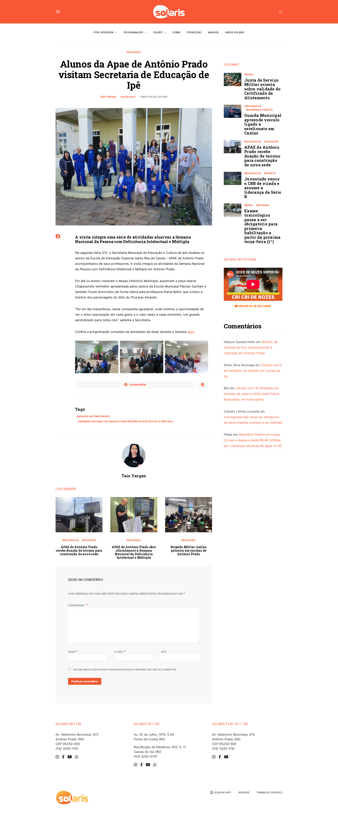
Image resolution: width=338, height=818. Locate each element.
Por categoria (103, 32)
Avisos (248, 74)
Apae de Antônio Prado (94, 416)
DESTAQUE (262, 205)
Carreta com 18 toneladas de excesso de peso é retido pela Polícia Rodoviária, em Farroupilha (251, 394)
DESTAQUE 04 (252, 106)
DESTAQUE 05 (70, 540)
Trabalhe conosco (269, 792)
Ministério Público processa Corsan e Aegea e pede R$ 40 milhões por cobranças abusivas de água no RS (253, 440)
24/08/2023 (127, 96)
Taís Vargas (108, 96)
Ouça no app (222, 792)
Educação (134, 52)
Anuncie (213, 32)
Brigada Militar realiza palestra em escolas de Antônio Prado (188, 550)
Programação (133, 32)
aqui (191, 332)
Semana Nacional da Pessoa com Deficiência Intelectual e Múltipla (126, 421)
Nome (73, 651)
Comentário (76, 605)
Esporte (269, 173)
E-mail (120, 651)
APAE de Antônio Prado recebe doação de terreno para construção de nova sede (79, 550)
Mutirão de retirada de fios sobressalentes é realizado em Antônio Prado (251, 347)
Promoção (194, 32)
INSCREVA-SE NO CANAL (254, 306)
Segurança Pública (259, 109)
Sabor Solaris (234, 32)
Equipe (158, 32)
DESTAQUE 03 (252, 173)
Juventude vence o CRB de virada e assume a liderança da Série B (262, 188)
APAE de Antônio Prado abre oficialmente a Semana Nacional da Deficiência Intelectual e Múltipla (134, 552)
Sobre (177, 32)
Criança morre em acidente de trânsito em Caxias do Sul (253, 370)
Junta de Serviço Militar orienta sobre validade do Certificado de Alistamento (262, 88)
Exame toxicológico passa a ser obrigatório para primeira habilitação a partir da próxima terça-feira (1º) (262, 226)
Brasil (248, 205)
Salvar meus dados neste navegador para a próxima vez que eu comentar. (125, 669)
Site (163, 651)
